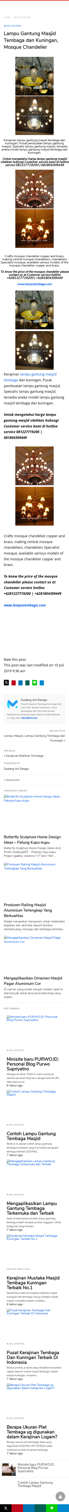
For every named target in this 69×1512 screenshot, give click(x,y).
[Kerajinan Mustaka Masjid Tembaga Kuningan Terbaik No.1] (34, 1249)
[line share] (34, 682)
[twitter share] (6, 682)
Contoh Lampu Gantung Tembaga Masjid (31, 1136)
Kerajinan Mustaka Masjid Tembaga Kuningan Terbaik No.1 (33, 1283)
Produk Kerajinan (18, 1269)
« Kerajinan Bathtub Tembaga (23, 756)
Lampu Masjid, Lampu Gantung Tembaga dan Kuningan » (34, 738)
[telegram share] (42, 682)
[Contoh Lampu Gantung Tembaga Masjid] (34, 1105)
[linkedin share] (20, 682)
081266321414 (29, 718)
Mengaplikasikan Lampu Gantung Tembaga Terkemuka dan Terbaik (32, 1208)
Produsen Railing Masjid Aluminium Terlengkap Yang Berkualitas (28, 910)
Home (7, 17)
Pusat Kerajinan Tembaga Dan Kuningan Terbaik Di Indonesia (33, 1357)
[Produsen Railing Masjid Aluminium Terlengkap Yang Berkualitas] (34, 881)
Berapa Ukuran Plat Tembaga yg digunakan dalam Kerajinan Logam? (32, 1432)
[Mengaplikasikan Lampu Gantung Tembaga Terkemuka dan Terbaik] (34, 1175)
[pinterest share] (14, 682)
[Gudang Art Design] (21, 6)
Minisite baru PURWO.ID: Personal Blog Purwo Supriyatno (33, 1064)
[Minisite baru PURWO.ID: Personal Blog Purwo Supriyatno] (34, 1030)
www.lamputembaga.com (34, 284)
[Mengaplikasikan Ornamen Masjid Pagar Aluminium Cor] (34, 955)
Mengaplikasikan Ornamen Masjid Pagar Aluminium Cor (33, 981)
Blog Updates (22, 17)
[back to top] (60, 1496)
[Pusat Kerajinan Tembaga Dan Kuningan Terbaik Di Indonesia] (34, 1324)
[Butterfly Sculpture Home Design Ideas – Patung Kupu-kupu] (34, 813)
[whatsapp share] (27, 682)
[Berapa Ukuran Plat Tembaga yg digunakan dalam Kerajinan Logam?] (34, 1398)
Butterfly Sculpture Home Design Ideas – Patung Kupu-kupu (32, 839)
